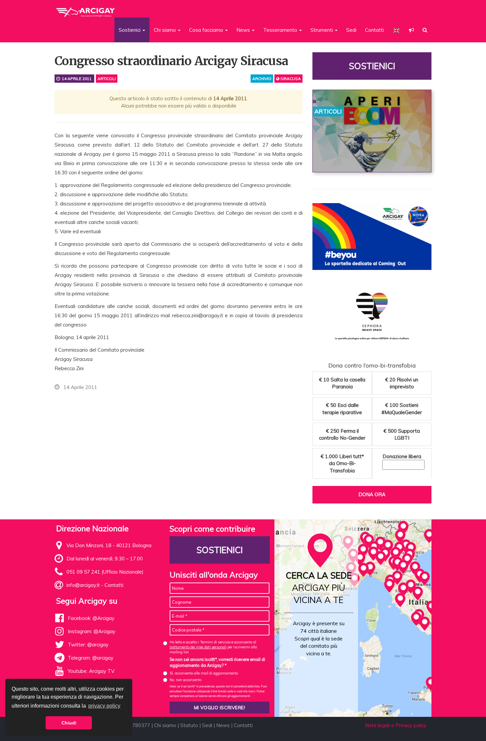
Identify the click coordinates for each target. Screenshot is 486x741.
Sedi (351, 30)
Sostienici (372, 66)
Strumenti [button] (322, 30)
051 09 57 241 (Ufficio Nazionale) (104, 572)
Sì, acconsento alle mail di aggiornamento (204, 673)
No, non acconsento (185, 679)
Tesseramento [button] (281, 30)
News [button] (243, 30)
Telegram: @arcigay (90, 658)
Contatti (374, 30)
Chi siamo (165, 725)
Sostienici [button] (130, 30)
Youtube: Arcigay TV (91, 671)
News (223, 725)
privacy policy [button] (104, 706)
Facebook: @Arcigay (91, 618)
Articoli (107, 78)
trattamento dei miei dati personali (198, 647)
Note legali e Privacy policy (395, 725)
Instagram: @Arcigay (91, 631)
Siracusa (290, 78)
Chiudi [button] (68, 722)
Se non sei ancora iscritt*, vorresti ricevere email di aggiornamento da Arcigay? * (217, 662)
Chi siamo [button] (165, 30)
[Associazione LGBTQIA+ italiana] (86, 9)
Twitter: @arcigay (88, 644)
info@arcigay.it (83, 585)
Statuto (189, 725)
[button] (411, 30)
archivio (261, 78)
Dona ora (371, 494)
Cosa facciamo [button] (206, 30)
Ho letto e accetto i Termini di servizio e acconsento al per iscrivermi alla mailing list (213, 647)
